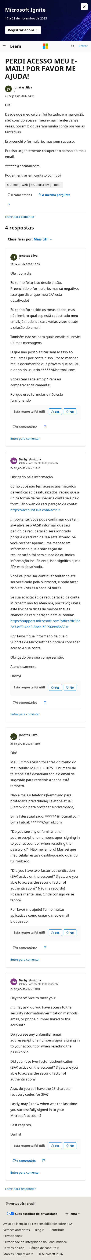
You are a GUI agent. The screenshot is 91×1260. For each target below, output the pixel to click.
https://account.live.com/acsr (33, 510)
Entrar (83, 46)
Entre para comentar (19, 217)
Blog (38, 1230)
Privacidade (11, 1236)
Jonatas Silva (23, 87)
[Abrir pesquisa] (73, 46)
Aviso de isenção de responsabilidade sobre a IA (37, 1224)
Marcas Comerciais (16, 1254)
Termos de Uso (13, 1248)
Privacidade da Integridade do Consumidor (34, 1242)
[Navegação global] (4, 46)
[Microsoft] (45, 46)
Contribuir (57, 1230)
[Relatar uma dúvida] (8, 205)
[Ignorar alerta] (84, 6)
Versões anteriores (16, 1230)
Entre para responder (20, 1189)
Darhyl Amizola (30, 459)
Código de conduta (42, 1248)
